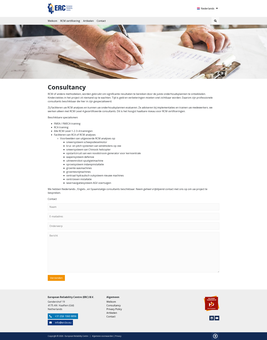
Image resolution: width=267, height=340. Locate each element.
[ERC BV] (60, 6)
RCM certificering (70, 21)
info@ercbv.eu (62, 322)
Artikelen (88, 21)
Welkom (52, 21)
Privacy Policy (114, 309)
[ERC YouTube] (217, 318)
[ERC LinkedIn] (211, 318)
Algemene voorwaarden (102, 336)
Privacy (118, 336)
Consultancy (113, 305)
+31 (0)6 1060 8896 (65, 316)
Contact (101, 21)
